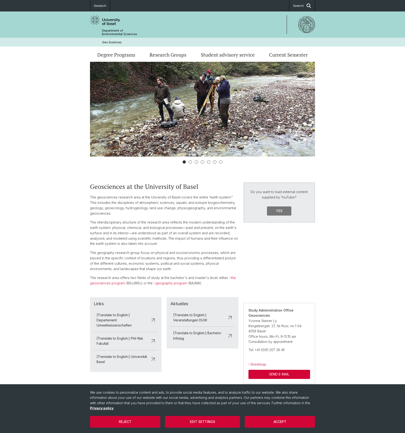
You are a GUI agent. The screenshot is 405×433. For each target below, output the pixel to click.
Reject (125, 422)
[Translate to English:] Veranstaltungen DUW (190, 317)
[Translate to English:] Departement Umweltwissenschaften (114, 320)
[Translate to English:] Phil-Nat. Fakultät (120, 340)
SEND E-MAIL (279, 374)
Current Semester (288, 54)
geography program (171, 283)
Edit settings (202, 422)
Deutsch (100, 5)
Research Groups (168, 54)
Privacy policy (101, 408)
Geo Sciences (112, 42)
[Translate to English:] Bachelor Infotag (197, 335)
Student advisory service (228, 54)
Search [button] (298, 5)
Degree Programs (116, 54)
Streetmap (258, 364)
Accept (280, 422)
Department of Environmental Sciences (119, 32)
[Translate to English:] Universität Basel (122, 359)
